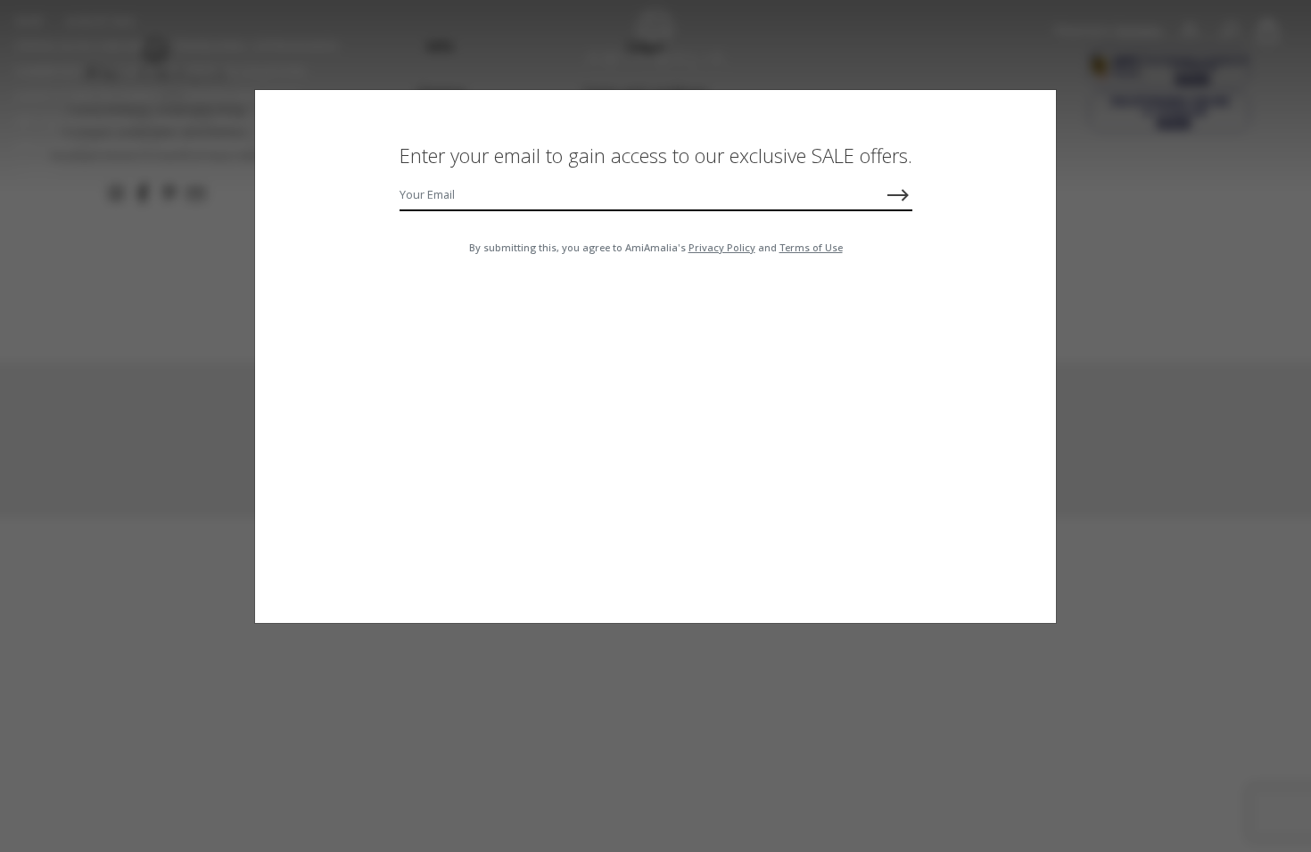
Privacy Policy (721, 247)
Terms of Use (811, 247)
